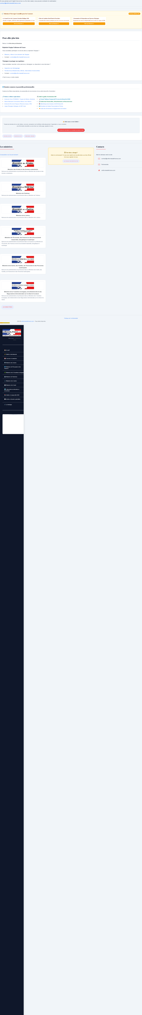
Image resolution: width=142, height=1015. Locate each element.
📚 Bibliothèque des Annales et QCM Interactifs (51, 104)
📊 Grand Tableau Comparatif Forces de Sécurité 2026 (54, 99)
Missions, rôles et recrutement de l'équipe (17, 54)
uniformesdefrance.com (108, 170)
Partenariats (104, 164)
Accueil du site (7, 136)
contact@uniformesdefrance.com (10, 3)
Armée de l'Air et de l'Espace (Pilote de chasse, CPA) (18, 104)
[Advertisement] (15, 424)
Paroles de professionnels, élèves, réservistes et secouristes (22, 70)
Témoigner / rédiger (29, 136)
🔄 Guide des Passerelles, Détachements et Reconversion (55, 101)
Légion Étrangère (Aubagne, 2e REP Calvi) (15, 106)
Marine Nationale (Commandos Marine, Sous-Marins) (17, 101)
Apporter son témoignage (12, 68)
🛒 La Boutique (8, 404)
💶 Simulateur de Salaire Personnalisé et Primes (51, 106)
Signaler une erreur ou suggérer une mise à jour (72, 130)
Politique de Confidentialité (71, 318)
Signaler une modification (71, 161)
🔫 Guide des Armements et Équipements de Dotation (52, 108)
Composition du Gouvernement (9, 154)
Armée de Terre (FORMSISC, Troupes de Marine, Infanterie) (19, 99)
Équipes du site (18, 136)
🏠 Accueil (6, 350)
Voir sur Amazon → (19, 23)
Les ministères (7, 307)
